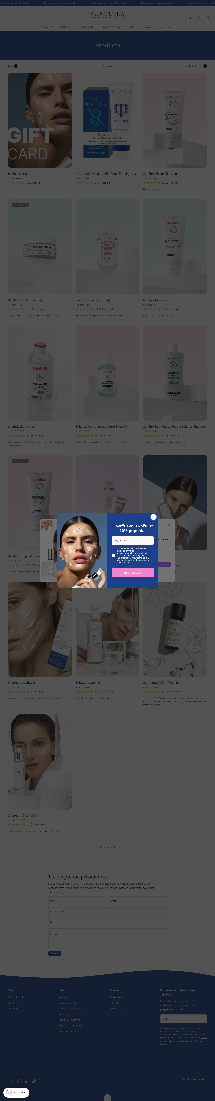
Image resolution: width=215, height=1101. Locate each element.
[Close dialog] (154, 517)
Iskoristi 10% (132, 572)
